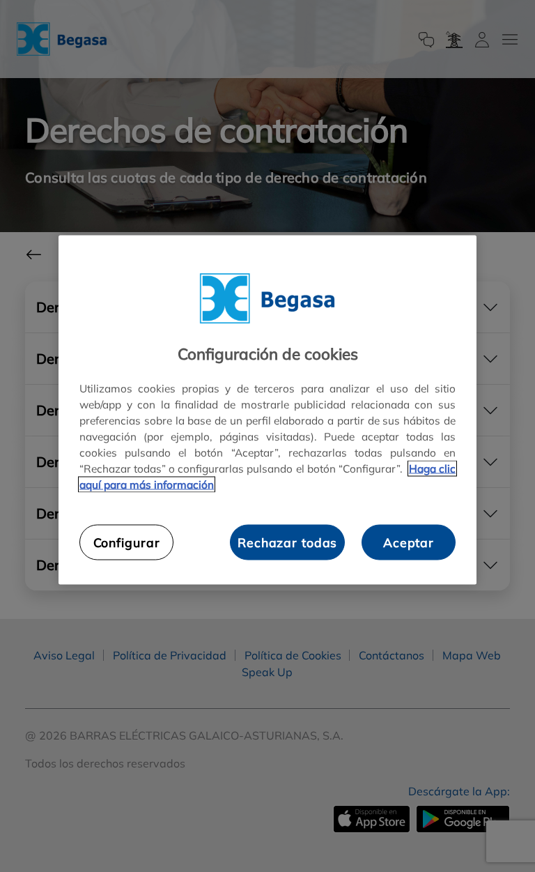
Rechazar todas (287, 542)
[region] (267, 409)
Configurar (126, 542)
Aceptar (408, 542)
